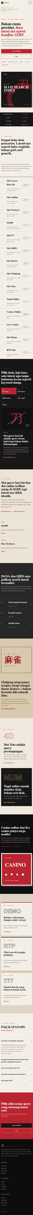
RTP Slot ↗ (7, 966)
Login (16, 56)
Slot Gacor (3, 1166)
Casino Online (4, 1202)
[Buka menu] (30, 3)
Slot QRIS (3, 1189)
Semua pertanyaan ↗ (7, 1030)
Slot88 (2, 1182)
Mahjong (3, 1173)
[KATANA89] (8, 3)
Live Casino (4, 1205)
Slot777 (3, 1184)
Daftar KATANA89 (16, 1125)
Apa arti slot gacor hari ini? (16, 1068)
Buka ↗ (3, 533)
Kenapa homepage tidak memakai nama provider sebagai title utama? (16, 1061)
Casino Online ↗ (6, 846)
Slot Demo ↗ (7, 931)
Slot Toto (3, 1197)
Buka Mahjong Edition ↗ (8, 708)
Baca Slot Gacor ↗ (6, 511)
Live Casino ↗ (17, 846)
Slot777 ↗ (7, 1001)
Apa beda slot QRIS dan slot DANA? (16, 1074)
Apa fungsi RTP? (16, 1080)
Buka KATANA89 (16, 51)
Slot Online (3, 1168)
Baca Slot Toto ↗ (9, 763)
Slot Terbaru (4, 1170)
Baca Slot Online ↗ (19, 511)
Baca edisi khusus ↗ (9, 457)
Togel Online (4, 1200)
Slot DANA (3, 1186)
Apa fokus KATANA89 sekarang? (16, 1041)
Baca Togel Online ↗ (10, 802)
